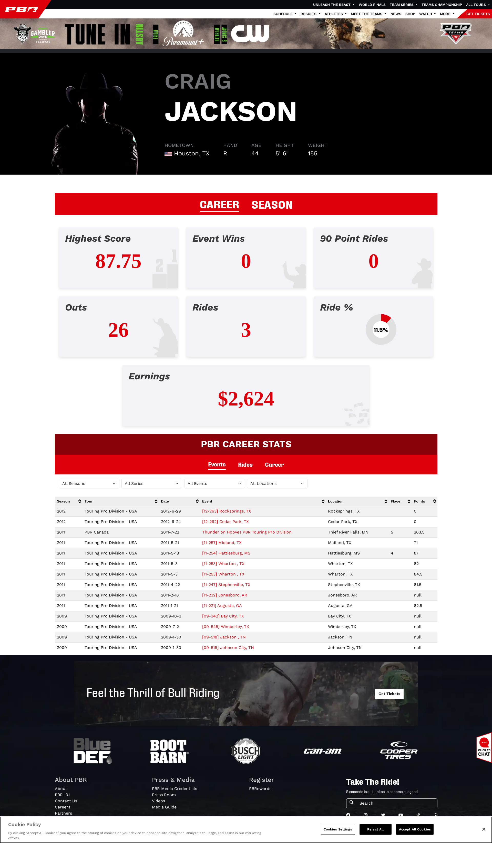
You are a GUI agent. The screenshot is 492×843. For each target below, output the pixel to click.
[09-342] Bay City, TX (223, 616)
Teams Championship (442, 5)
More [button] (446, 14)
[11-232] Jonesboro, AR (224, 595)
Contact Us (66, 800)
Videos (158, 800)
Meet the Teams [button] (367, 14)
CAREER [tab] (219, 203)
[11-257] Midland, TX (222, 542)
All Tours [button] (476, 5)
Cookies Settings (338, 829)
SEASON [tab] (272, 203)
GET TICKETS (478, 14)
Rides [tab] (245, 464)
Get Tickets (389, 693)
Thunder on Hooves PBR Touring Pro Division (247, 532)
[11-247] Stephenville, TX (226, 584)
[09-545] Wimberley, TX (225, 626)
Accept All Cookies (415, 829)
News (396, 14)
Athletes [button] (334, 14)
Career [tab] (274, 464)
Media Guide (164, 807)
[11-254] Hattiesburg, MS (226, 553)
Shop (410, 14)
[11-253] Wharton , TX (223, 563)
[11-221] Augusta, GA (222, 605)
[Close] (483, 829)
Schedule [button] (283, 14)
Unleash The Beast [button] (332, 5)
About (61, 788)
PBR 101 (62, 794)
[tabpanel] (246, 331)
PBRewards (260, 788)
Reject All (375, 829)
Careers (62, 807)
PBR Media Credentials (174, 788)
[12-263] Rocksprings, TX (226, 511)
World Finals (372, 5)
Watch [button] (426, 14)
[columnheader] (69, 501)
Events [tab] (217, 464)
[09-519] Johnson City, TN (228, 647)
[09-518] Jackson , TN (224, 637)
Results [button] (309, 14)
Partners (63, 813)
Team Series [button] (402, 5)
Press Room (164, 794)
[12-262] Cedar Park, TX (225, 521)
